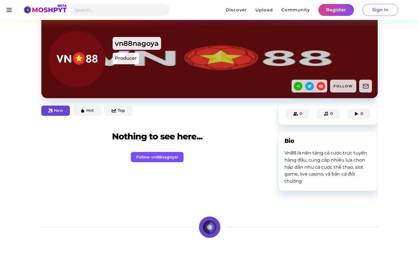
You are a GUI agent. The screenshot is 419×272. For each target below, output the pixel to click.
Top (121, 110)
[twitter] (309, 86)
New (58, 110)
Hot (90, 110)
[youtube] (321, 86)
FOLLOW (343, 86)
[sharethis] (298, 86)
